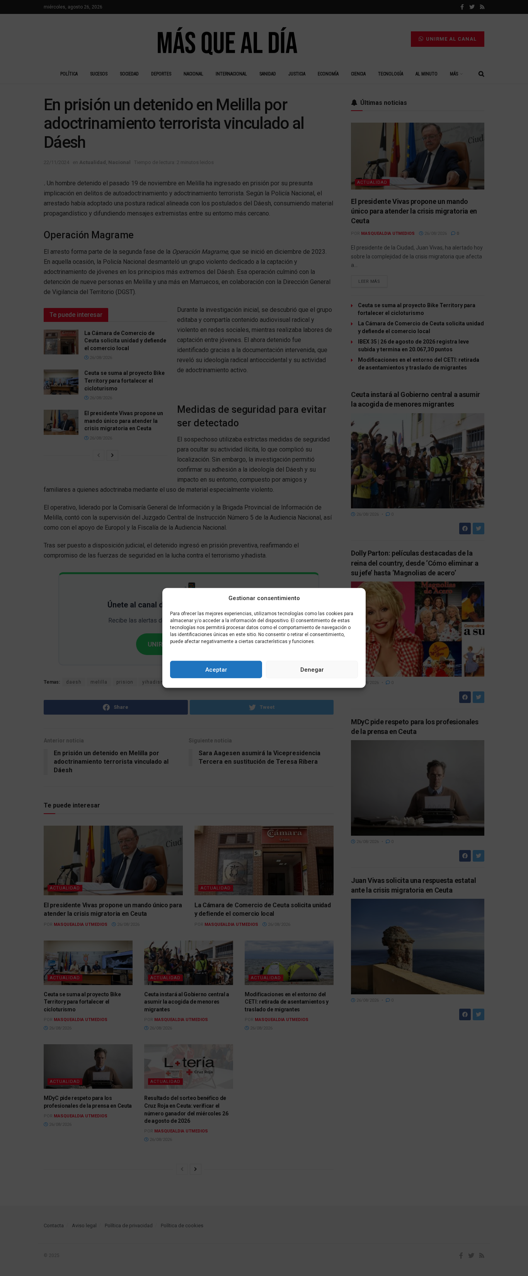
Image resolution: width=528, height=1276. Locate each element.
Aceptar (216, 669)
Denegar (312, 669)
